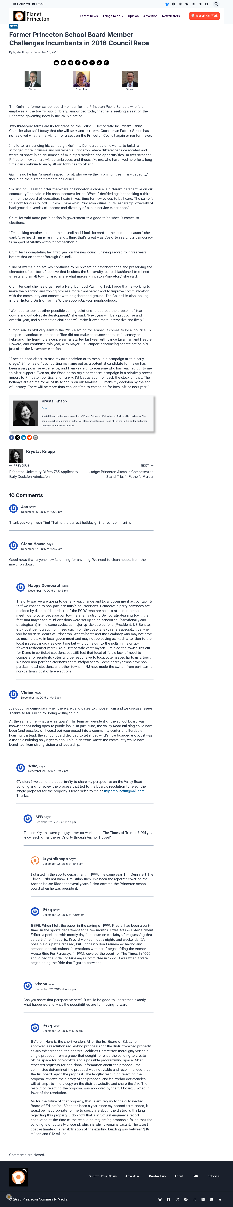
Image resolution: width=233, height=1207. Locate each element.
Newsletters (171, 16)
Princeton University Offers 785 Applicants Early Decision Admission (43, 471)
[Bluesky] (167, 4)
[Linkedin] (200, 4)
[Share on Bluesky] (85, 62)
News (14, 26)
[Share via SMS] (63, 62)
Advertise (150, 16)
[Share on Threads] (106, 62)
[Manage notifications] (9, 1196)
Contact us (157, 1176)
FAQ (195, 1176)
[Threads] (180, 4)
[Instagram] (193, 4)
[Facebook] (174, 4)
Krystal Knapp (54, 401)
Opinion (133, 16)
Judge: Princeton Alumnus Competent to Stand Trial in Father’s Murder (121, 471)
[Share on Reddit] (70, 62)
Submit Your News (102, 1176)
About (179, 1176)
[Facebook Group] (187, 4)
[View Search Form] (216, 4)
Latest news (89, 16)
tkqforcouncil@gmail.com (124, 791)
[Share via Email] (56, 62)
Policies (213, 1176)
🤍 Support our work (204, 16)
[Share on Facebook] (78, 62)
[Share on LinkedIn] (92, 62)
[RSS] (207, 4)
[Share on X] (99, 62)
